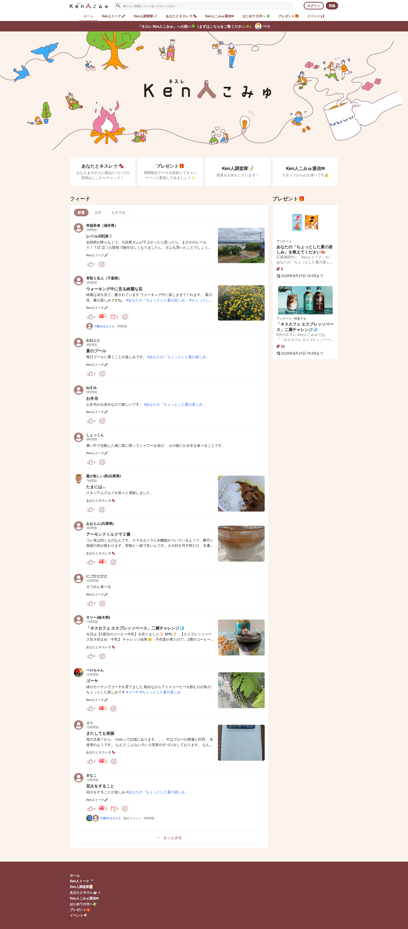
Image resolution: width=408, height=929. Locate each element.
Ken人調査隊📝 (81, 887)
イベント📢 (78, 915)
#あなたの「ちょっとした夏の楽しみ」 (157, 300)
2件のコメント (110, 818)
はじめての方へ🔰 (83, 904)
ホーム (75, 875)
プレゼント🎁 (80, 909)
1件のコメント (104, 326)
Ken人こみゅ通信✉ (84, 898)
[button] (169, 245)
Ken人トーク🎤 (81, 881)
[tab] (114, 16)
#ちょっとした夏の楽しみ (160, 692)
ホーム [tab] (89, 16)
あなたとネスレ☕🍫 (85, 892)
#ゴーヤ (132, 692)
